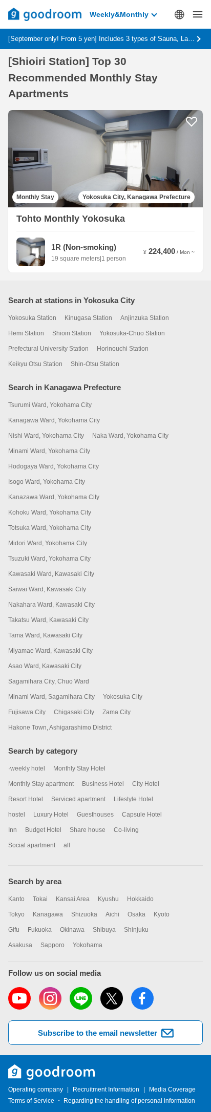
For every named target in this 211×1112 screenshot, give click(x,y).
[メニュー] (198, 14)
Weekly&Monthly (119, 14)
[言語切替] (179, 14)
